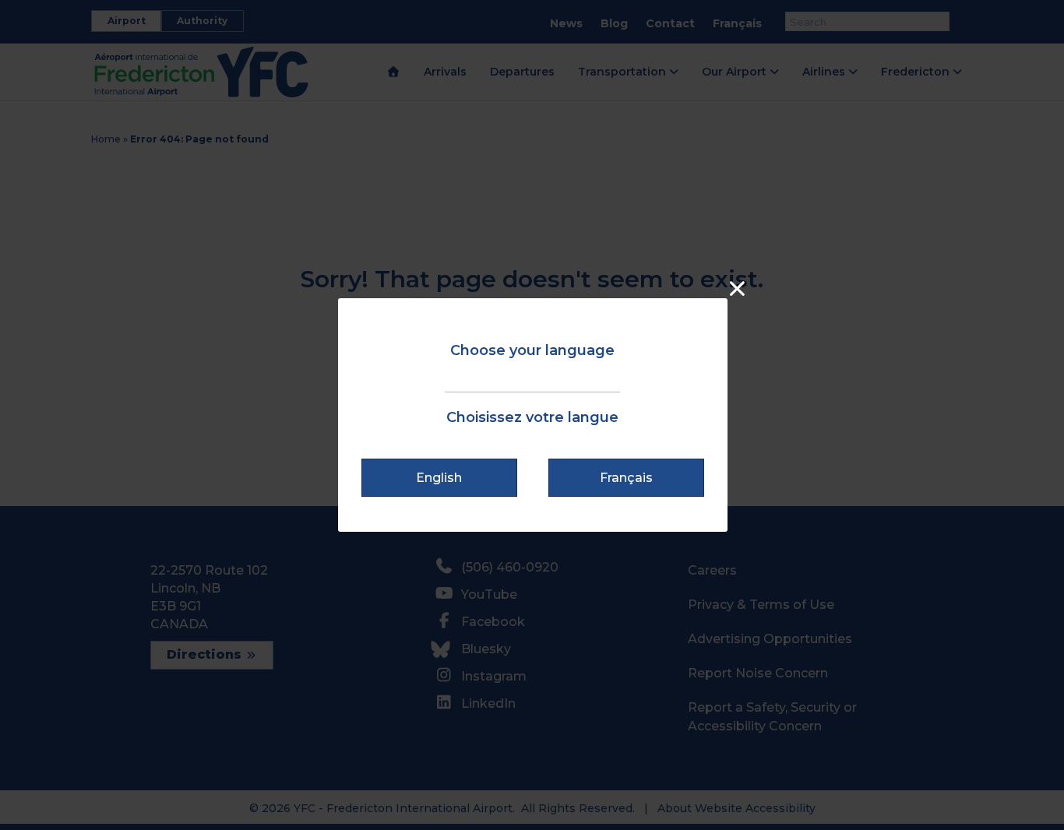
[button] (439, 478)
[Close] (737, 288)
